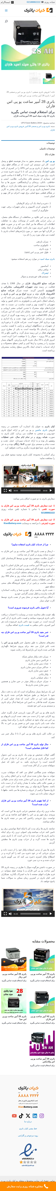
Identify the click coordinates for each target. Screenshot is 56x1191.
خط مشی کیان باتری (28, 1128)
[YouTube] (14, 1115)
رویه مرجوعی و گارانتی (28, 1135)
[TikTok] (21, 1115)
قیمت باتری (24, 625)
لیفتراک (45, 273)
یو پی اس (50, 161)
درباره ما (28, 1121)
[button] (6, 21)
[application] (28, 478)
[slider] (30, 490)
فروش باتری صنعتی (41, 92)
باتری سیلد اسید (47, 259)
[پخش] (50, 490)
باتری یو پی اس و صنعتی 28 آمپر (37, 126)
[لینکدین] (34, 1115)
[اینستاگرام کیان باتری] (41, 1115)
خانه (53, 92)
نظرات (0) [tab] (50, 154)
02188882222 (33, 2)
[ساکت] (10, 490)
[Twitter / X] (28, 1115)
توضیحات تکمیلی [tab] (47, 148)
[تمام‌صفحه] (5, 490)
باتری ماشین (41, 430)
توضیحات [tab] (51, 143)
